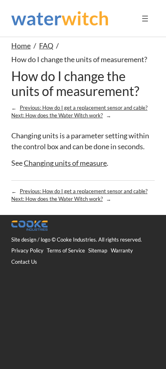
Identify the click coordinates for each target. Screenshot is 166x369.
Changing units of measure (65, 163)
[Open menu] (145, 18)
